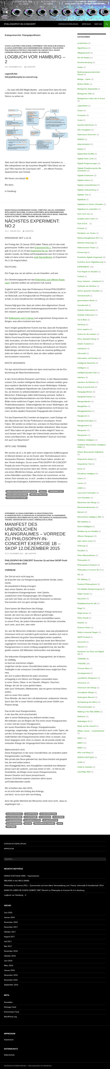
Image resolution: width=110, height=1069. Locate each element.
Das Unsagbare (84, 130)
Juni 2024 (8, 912)
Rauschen (81, 599)
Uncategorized (83, 673)
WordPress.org (10, 1017)
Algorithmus (82, 48)
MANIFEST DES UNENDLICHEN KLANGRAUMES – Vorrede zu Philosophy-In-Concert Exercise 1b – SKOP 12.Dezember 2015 (35, 536)
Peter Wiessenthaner (86, 555)
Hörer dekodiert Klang (86, 339)
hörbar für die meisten (86, 334)
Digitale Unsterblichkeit (87, 185)
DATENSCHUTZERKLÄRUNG (68, 24)
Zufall (79, 762)
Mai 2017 (8, 946)
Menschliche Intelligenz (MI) (89, 517)
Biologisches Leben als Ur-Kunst (91, 98)
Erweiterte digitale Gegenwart (89, 257)
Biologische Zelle (84, 94)
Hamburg (81, 324)
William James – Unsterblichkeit (90, 731)
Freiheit (80, 276)
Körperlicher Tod (84, 464)
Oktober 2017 (10, 932)
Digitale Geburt (83, 180)
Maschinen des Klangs (27, 518)
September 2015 (11, 985)
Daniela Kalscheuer (85, 125)
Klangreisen (11, 518)
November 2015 (11, 980)
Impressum (9, 1040)
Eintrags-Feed (10, 1007)
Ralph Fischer (83, 594)
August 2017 (9, 937)
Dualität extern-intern (86, 219)
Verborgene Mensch (86, 697)
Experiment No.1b (39, 251)
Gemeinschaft (83, 296)
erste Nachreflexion (43, 257)
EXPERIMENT (37, 46)
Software (11, 826)
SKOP (60, 823)
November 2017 (11, 927)
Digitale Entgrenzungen (87, 163)
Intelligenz (81, 368)
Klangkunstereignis (85, 421)
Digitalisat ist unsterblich (87, 209)
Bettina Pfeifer (83, 84)
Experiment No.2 (56, 491)
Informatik (81, 353)
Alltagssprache (83, 53)
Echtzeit (80, 228)
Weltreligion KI (43, 216)
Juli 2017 (8, 941)
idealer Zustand (84, 344)
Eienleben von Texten (86, 233)
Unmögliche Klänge (43, 520)
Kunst (79, 469)
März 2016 (8, 965)
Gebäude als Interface (86, 286)
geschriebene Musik (85, 300)
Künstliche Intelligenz (86, 474)
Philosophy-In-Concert (17, 498)
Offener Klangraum (31, 214)
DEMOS (80, 139)
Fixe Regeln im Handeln (54, 46)
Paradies (81, 550)
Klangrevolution (32, 820)
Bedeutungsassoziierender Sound (21, 210)
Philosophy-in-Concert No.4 (40, 50)
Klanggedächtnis (43, 515)
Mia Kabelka (82, 522)
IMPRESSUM (86, 24)
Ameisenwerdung (84, 62)
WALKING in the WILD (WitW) (16, 881)
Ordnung (47, 48)
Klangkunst (82, 416)
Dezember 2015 (11, 975)
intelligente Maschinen (17, 494)
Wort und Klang (84, 752)
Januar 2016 (9, 970)
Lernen (80, 483)
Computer (42, 210)
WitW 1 (80, 738)
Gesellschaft (82, 305)
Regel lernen (82, 613)
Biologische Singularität (87, 89)
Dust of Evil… (83, 223)
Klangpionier (30, 817)
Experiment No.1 (43, 247)
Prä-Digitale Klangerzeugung (53, 518)
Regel (79, 608)
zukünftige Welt (83, 772)
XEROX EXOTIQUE (85, 757)
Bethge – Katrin (84, 79)
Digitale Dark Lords (85, 159)
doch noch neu (83, 214)
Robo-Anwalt (82, 618)
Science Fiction (12, 216)
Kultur (28, 823)
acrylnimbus (82, 43)
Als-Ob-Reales (83, 58)
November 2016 (11, 951)
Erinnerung (82, 252)
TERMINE (23, 216)
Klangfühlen (28, 515)
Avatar (80, 67)
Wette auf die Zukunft (86, 726)
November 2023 (11, 922)
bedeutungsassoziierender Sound (21, 491)
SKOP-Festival (83, 637)
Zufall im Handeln (40, 52)
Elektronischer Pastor (86, 247)
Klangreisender (14, 820)
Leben (80, 478)
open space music (50, 214)
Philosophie (57, 48)
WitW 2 (80, 743)
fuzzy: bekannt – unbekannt (89, 281)
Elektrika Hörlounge (22, 46)
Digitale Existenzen (85, 175)
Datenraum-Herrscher (86, 134)
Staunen (81, 647)
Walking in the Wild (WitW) (88, 712)
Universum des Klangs (23, 520)
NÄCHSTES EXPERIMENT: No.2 (32, 223)
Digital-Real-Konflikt (85, 154)
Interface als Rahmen (86, 382)
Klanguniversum (14, 823)
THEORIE (31, 216)
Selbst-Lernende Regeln (87, 632)
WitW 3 (80, 748)
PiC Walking (82, 579)
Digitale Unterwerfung (86, 190)
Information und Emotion (87, 358)
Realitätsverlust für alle (87, 603)
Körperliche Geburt (85, 459)
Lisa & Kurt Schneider (86, 493)
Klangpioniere (58, 515)
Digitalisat (81, 199)
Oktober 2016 (10, 956)
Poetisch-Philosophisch (87, 584)
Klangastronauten (43, 513)
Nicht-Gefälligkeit (13, 214)
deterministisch (83, 144)
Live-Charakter (83, 498)
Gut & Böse (82, 320)
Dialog (51, 210)
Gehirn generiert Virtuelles (88, 291)
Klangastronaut (14, 814)
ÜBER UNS (98, 24)
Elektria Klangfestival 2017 (88, 238)
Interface (81, 377)
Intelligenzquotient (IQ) (87, 373)
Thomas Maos (83, 668)
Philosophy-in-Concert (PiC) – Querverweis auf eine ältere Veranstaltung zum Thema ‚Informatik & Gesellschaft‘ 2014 (54, 885)
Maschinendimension (32, 48)
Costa (79, 120)
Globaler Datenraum (86, 315)
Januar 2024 (9, 917)
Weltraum (81, 716)
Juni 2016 (8, 961)
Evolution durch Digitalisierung (90, 262)
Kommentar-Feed (11, 1012)
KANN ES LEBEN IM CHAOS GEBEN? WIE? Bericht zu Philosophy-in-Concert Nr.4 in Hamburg (44, 890)
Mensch (80, 512)
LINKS (80, 488)
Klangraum (45, 817)
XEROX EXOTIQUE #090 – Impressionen (21, 876)
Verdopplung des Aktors (87, 702)
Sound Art (81, 642)
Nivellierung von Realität (87, 531)
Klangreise (58, 817)
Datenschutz (9, 1055)
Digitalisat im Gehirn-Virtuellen (90, 204)
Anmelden (8, 1002)
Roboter (63, 214)
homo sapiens (83, 329)
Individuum (82, 348)
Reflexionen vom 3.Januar (21, 318)
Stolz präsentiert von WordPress (40, 1066)
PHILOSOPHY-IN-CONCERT (20, 24)
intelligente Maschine (15, 212)
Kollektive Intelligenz (86, 440)
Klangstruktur (50, 820)
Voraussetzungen (84, 707)
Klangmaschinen (14, 817)
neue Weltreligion (39, 494)
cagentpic (31, 67)
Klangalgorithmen (14, 48)
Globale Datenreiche (86, 310)
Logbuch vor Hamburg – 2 (35, 59)
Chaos (8, 46)
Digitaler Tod (82, 195)
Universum (27, 52)
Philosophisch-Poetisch (16, 50)
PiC (78, 575)
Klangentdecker (13, 515)
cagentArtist (82, 106)
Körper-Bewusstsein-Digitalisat (90, 452)
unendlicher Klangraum (87, 678)
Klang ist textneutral (85, 387)
